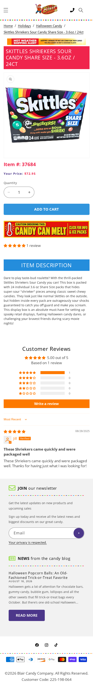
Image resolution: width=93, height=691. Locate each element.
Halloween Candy (49, 26)
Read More (27, 615)
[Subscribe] (79, 533)
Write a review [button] (46, 403)
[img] (15, 431)
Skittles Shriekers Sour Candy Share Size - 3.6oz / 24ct (43, 32)
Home (8, 26)
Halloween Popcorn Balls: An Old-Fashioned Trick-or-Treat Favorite (38, 575)
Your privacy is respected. (28, 542)
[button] (6, 10)
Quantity (10, 183)
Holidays (24, 26)
